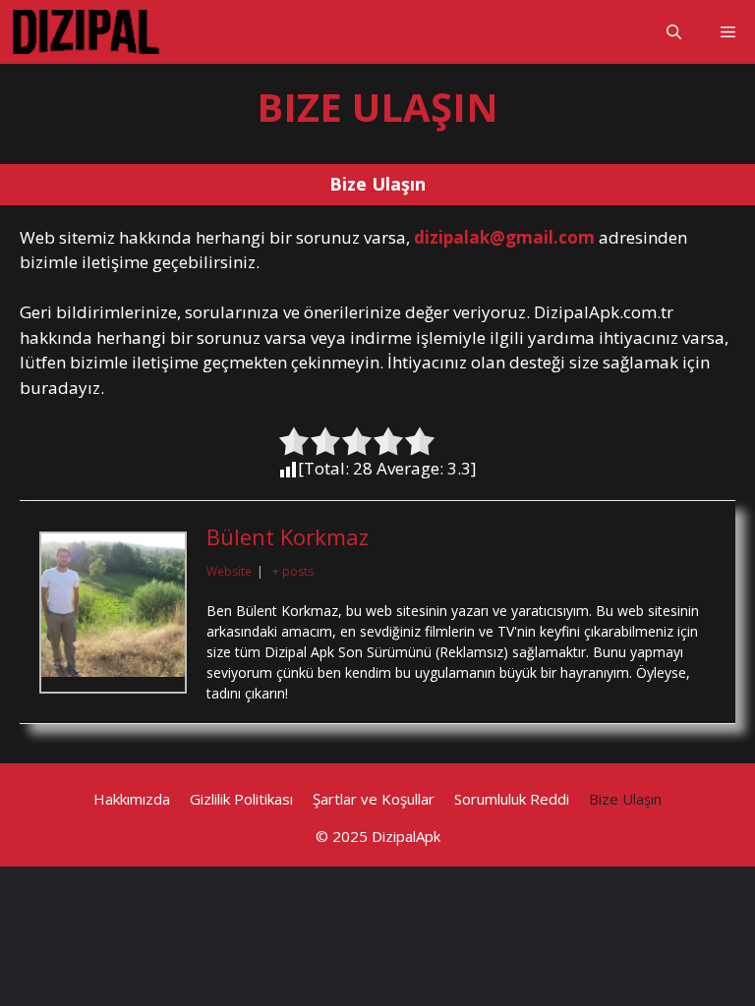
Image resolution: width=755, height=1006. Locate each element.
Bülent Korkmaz (287, 536)
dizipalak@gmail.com (504, 237)
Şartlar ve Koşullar (374, 799)
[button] (674, 32)
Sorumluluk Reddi (511, 799)
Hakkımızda (131, 799)
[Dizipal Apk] (86, 32)
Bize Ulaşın (625, 799)
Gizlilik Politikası (241, 799)
